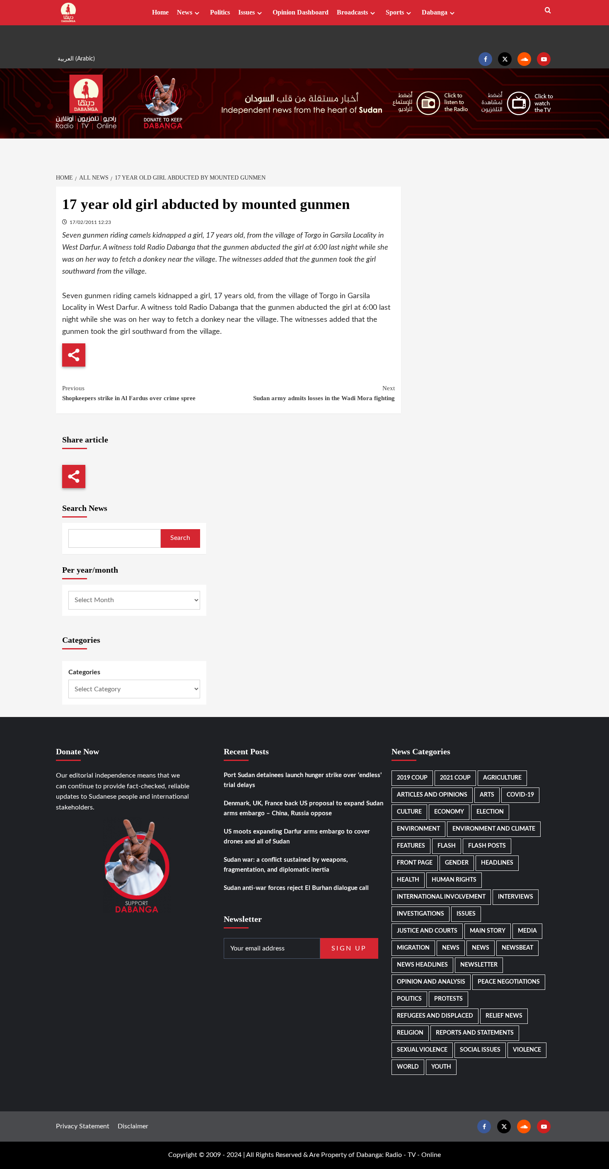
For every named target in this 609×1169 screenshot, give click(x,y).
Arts (487, 795)
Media (527, 931)
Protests (448, 999)
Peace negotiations (509, 982)
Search (180, 538)
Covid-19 (520, 795)
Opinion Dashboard (301, 12)
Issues (246, 12)
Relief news (504, 1016)
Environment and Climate (493, 829)
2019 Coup (412, 778)
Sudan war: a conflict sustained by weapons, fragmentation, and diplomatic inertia (286, 865)
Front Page (415, 863)
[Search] (548, 10)
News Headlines (422, 965)
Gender (457, 863)
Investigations (420, 914)
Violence (527, 1050)
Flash (446, 846)
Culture (409, 812)
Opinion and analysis (431, 982)
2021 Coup (455, 778)
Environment (418, 829)
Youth (441, 1067)
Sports (395, 12)
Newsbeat (517, 948)
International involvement (441, 897)
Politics (220, 12)
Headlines (497, 863)
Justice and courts (427, 931)
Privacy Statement (82, 1126)
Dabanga (434, 12)
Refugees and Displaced (435, 1016)
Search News (84, 508)
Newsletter (479, 965)
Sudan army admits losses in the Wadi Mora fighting (323, 393)
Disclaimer (133, 1126)
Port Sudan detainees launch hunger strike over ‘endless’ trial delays (303, 780)
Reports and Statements (475, 1033)
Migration (413, 948)
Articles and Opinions (432, 795)
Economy (449, 812)
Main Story (487, 931)
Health (408, 880)
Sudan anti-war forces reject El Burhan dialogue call (296, 888)
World (408, 1067)
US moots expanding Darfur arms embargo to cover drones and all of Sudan (297, 837)
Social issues (480, 1050)
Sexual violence (422, 1050)
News (184, 12)
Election (490, 812)
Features (411, 846)
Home (160, 12)
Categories (84, 672)
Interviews (515, 897)
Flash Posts (487, 846)
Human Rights (454, 880)
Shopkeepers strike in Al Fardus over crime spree (129, 393)
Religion (410, 1033)
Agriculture (502, 778)
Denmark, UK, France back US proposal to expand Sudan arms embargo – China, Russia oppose (303, 808)
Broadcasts (352, 12)
